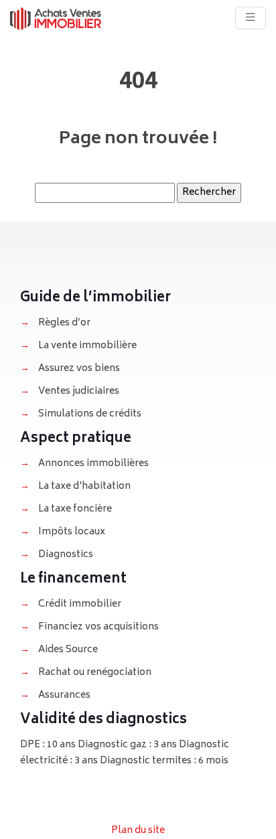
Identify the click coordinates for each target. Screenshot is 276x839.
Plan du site (138, 830)
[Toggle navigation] (250, 18)
